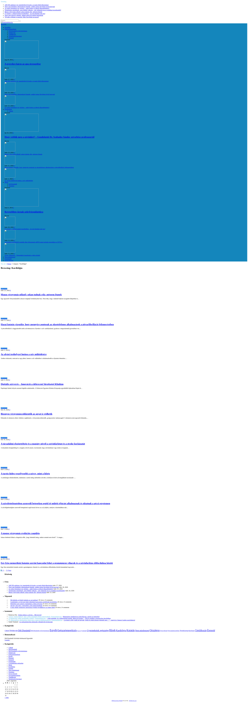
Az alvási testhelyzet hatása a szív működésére (19, 180)
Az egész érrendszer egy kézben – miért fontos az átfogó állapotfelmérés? (27, 8)
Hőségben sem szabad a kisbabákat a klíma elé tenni (26, 604)
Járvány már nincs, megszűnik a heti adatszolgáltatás (26, 605)
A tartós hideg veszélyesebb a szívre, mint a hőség (25, 473)
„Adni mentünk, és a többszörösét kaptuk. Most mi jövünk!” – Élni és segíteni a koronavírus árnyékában (79, 618)
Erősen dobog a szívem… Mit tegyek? (30, 615)
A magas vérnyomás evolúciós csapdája (20, 533)
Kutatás (131, 630)
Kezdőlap (8, 27)
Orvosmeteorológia (174, 630)
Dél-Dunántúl (13, 184)
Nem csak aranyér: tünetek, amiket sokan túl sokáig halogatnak (24, 15)
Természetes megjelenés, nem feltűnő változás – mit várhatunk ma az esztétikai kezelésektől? (33, 10)
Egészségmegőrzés (10, 29)
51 (7, 570)
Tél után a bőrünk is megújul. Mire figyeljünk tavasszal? (22, 17)
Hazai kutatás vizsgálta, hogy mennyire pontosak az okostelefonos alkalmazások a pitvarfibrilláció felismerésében (39, 167)
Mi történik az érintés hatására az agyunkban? (24, 600)
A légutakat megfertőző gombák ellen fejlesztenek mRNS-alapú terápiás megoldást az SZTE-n (33, 242)
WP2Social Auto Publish (117, 700)
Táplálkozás (12, 34)
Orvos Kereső (9, 260)
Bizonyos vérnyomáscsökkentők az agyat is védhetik (26, 414)
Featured (79, 630)
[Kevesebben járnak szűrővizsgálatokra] (22, 206)
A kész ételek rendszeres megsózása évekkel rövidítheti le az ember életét (32, 607)
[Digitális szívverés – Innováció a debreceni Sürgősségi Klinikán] (25, 378)
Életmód (11, 38)
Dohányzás (12, 33)
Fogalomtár (8, 259)
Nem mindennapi (10, 257)
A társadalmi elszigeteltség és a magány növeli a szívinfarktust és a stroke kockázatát (43, 443)
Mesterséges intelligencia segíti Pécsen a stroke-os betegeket (81, 616)
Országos (11, 186)
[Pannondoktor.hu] (7, 22)
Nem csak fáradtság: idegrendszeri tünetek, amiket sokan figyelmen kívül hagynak (30, 6)
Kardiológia (8, 109)
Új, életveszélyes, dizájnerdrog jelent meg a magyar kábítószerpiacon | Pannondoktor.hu (35, 620)
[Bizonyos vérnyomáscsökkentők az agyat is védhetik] (25, 408)
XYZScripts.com (132, 700)
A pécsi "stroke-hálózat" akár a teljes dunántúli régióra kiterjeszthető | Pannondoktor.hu (35, 616)
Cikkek (11, 111)
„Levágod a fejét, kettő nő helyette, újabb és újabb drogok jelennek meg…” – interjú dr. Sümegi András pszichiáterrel (99, 620)
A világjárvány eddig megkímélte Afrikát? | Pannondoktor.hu (27, 618)
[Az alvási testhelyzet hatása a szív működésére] (25, 348)
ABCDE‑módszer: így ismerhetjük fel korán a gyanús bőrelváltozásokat (27, 5)
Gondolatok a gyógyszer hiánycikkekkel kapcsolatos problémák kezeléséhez (33, 602)
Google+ (7, 640)
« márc (7, 697)
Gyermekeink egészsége (98, 630)
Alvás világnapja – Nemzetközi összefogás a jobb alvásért (22, 255)
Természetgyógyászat (15, 36)
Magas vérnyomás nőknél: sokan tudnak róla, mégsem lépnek (23, 12)
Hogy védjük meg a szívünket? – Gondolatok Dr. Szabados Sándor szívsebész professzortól (49, 137)
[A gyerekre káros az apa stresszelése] (22, 58)
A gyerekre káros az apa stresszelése (23, 64)
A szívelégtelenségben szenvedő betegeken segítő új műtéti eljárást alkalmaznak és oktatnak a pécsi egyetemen (55, 503)
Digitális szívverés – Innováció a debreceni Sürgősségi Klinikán (32, 384)
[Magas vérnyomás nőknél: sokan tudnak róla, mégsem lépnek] (25, 289)
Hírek (6, 182)
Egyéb (53, 630)
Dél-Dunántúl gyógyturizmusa (18, 31)
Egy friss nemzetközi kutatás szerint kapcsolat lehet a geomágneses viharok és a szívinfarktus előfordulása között (57, 563)
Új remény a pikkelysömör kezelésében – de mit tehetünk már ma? (25, 13)
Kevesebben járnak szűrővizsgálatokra (24, 212)
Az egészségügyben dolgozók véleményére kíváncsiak (36, 622)
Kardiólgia (4, 289)
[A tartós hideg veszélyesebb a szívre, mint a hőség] (25, 468)
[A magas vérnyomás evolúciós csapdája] (25, 527)
